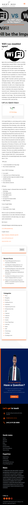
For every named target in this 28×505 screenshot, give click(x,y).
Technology (8, 331)
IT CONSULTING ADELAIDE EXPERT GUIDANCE (13, 470)
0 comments (21, 24)
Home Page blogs (9, 322)
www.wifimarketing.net (7, 238)
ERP (6, 311)
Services (5, 441)
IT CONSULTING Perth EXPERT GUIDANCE (12, 474)
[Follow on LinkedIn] (9, 498)
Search (22, 249)
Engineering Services (10, 306)
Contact (4, 444)
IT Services (5, 458)
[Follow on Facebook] (4, 498)
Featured (7, 313)
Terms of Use (6, 450)
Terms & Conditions (7, 448)
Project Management (8, 463)
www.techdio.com (6, 241)
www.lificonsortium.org (7, 228)
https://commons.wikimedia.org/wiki (10, 234)
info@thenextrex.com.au (11, 418)
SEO (6, 328)
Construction (6, 460)
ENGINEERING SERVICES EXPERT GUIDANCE (13, 472)
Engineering (6, 457)
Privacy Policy (6, 446)
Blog (6, 295)
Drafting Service (9, 302)
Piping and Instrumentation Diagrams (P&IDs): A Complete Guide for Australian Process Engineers (14, 281)
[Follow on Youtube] (12, 498)
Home (4, 438)
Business (7, 300)
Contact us (14, 396)
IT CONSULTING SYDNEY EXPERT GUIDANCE (13, 475)
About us (5, 439)
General (7, 317)
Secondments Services (8, 462)
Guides (6, 320)
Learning (7, 324)
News (6, 326)
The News (7, 333)
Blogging (7, 297)
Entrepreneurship (9, 308)
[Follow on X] (7, 498)
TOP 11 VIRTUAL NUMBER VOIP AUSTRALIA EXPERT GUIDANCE (13, 479)
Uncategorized (8, 335)
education (7, 304)
